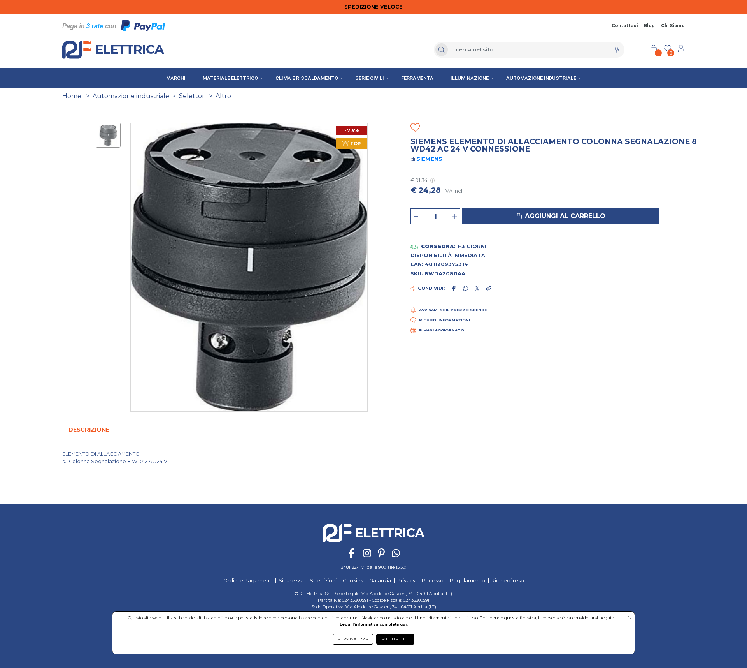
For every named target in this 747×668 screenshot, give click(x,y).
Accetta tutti (395, 639)
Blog (649, 25)
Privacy (406, 580)
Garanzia (380, 580)
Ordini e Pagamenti (247, 580)
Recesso (433, 580)
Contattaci (625, 25)
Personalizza (353, 639)
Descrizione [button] (88, 429)
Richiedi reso (507, 580)
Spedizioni (323, 580)
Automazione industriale (131, 96)
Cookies (353, 580)
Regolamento (467, 580)
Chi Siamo (673, 25)
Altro (223, 96)
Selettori (192, 96)
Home (71, 96)
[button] (560, 216)
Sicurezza (291, 580)
